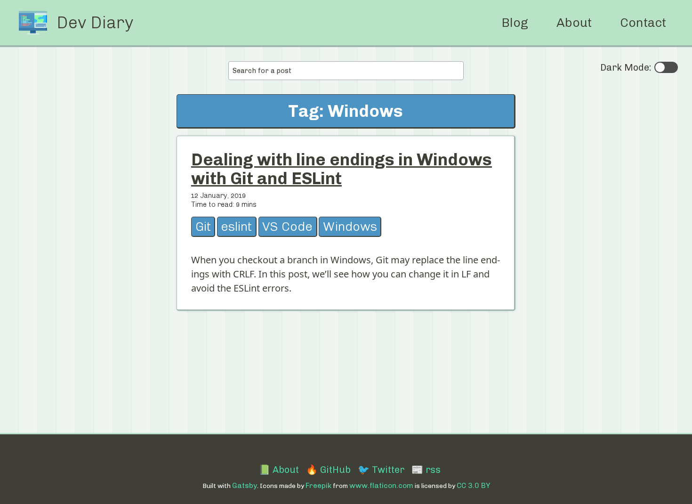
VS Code (287, 226)
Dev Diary (94, 22)
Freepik (318, 485)
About (574, 22)
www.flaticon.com (381, 485)
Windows (350, 226)
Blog (514, 22)
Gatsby (244, 485)
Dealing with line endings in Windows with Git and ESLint (341, 168)
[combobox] (346, 70)
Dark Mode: (625, 67)
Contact (643, 22)
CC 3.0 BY (473, 485)
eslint (236, 226)
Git (203, 226)
